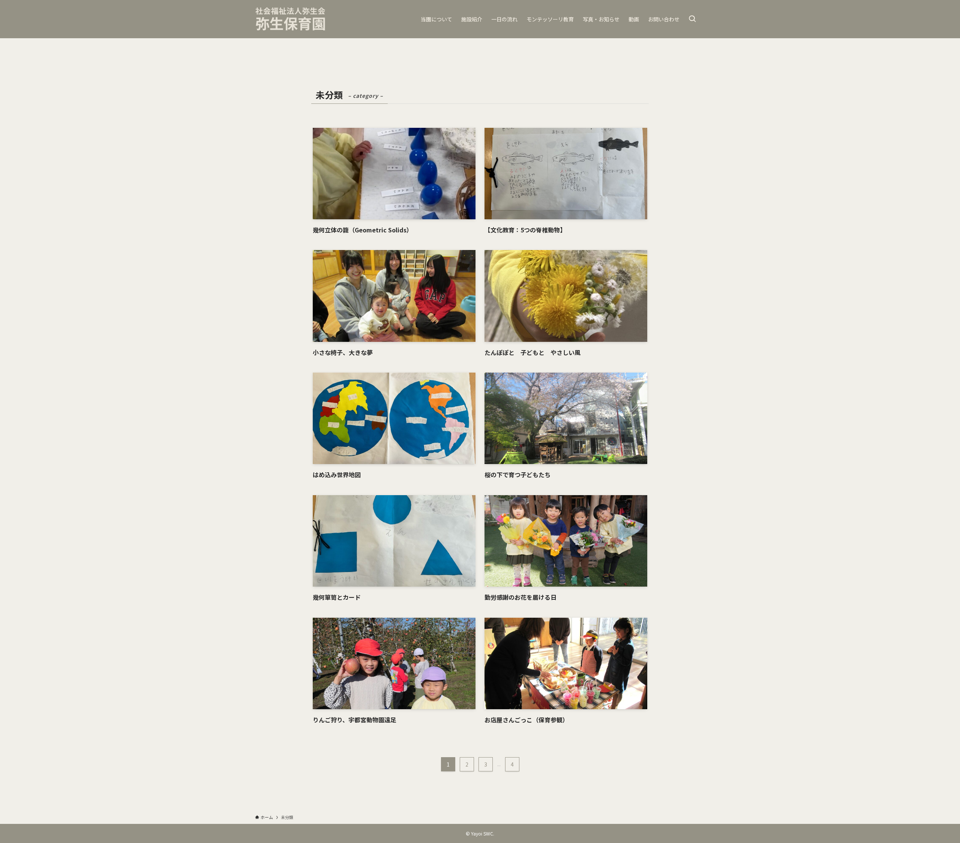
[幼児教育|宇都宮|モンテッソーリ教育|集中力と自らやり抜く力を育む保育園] (291, 19)
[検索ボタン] (692, 19)
